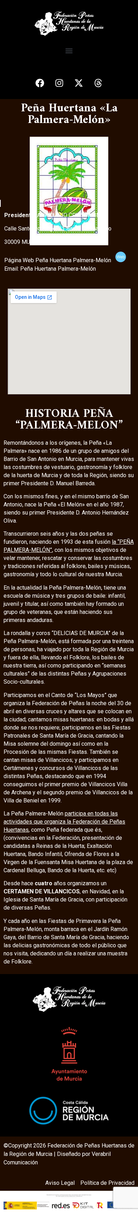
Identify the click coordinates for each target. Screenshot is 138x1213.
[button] (69, 51)
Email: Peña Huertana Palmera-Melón (51, 268)
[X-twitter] (79, 83)
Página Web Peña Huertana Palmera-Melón (59, 260)
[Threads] (98, 83)
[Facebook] (40, 83)
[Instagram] (59, 83)
